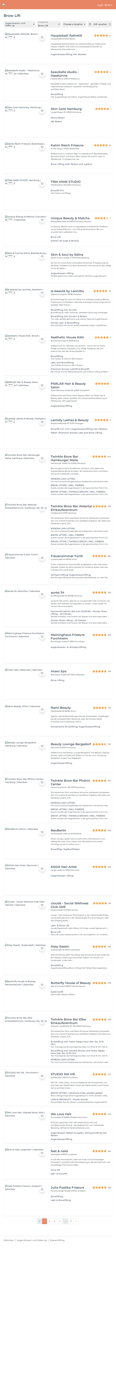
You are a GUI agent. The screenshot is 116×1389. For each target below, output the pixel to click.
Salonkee (9, 1240)
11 (71, 1221)
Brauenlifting (57, 1240)
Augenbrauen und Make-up (32, 1240)
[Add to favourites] (42, 37)
